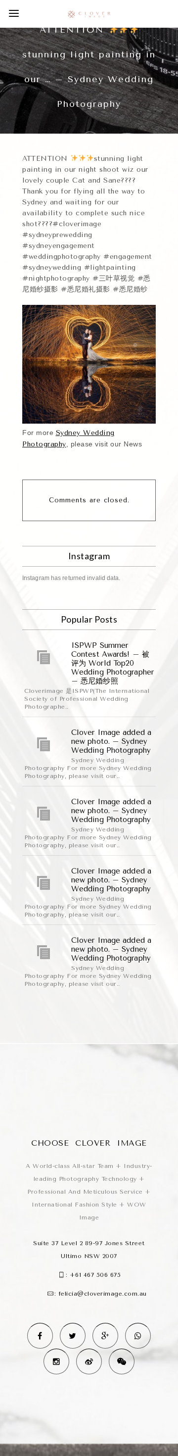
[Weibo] (89, 1361)
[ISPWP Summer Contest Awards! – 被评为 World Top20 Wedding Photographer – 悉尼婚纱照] (44, 657)
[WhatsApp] (138, 1335)
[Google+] (105, 1335)
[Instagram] (56, 1361)
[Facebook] (40, 1335)
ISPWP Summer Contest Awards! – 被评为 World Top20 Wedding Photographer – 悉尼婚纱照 (112, 663)
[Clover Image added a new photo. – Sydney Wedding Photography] (44, 744)
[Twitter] (72, 1335)
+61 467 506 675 (95, 1274)
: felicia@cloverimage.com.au (100, 1293)
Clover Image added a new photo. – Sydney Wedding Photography (111, 741)
